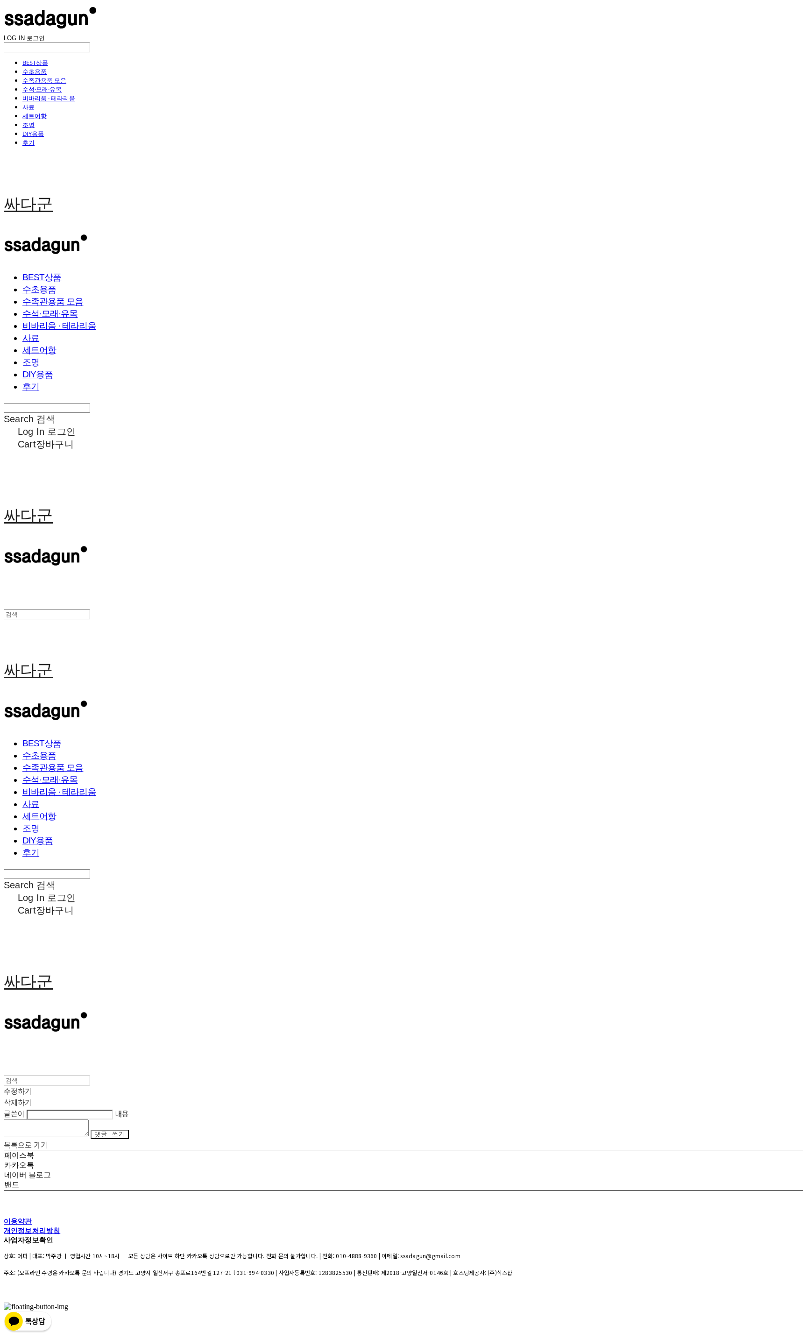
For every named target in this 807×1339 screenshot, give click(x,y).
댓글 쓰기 (109, 1134)
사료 (28, 107)
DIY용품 (33, 133)
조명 (28, 124)
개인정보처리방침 (32, 1230)
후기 (28, 142)
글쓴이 (14, 1113)
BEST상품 (35, 62)
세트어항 (34, 116)
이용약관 (18, 1221)
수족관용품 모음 (44, 80)
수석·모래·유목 (42, 89)
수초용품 (34, 71)
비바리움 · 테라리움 (48, 98)
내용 (122, 1113)
